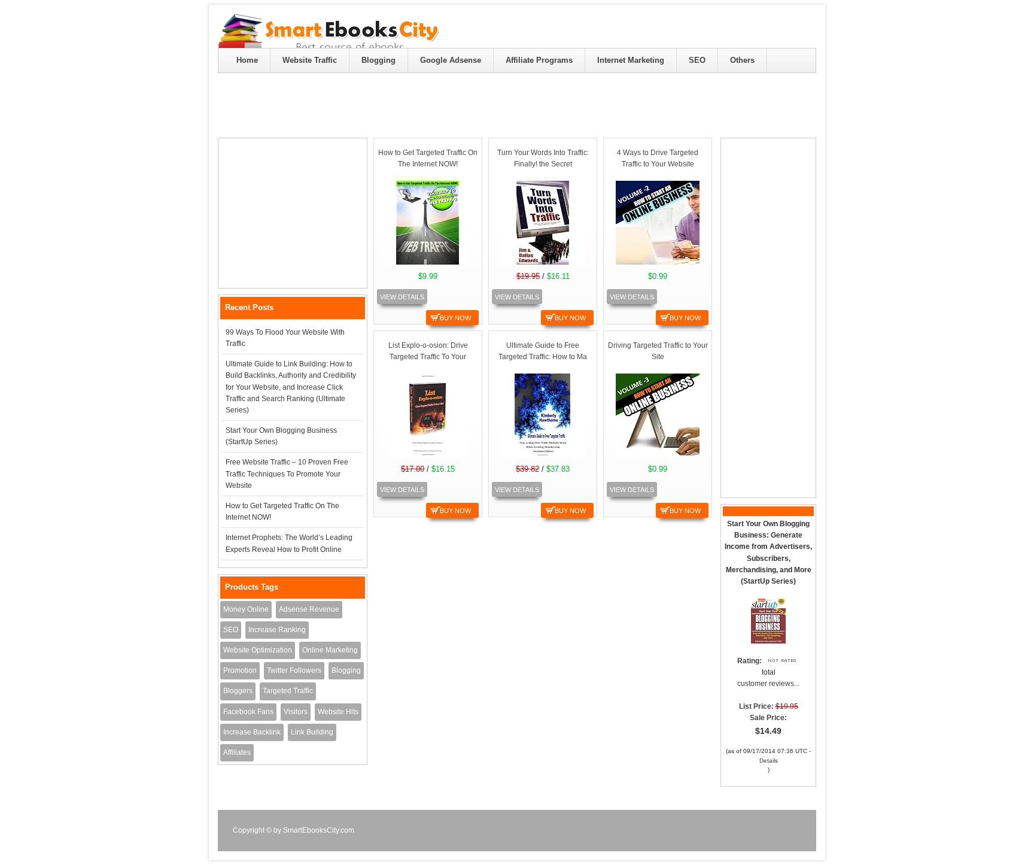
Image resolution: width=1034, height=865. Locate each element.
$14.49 (768, 731)
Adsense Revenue (309, 609)
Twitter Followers (294, 670)
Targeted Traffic (288, 691)
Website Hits (338, 712)
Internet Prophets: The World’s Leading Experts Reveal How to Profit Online (289, 543)
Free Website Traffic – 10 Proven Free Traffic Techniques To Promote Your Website (287, 473)
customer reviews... (768, 683)
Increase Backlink (252, 732)
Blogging (378, 60)
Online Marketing (330, 650)
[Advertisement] (293, 213)
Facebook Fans (248, 712)
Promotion (240, 670)
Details (768, 760)
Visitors (296, 712)
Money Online (246, 609)
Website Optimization (257, 650)
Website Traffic (309, 60)
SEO (697, 60)
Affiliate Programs (539, 60)
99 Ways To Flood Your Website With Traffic (285, 338)
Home (247, 60)
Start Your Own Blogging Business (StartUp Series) (281, 436)
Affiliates (237, 752)
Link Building (312, 732)
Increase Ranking (277, 630)
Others (742, 60)
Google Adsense (450, 60)
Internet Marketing (630, 60)
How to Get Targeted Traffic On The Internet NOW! (282, 511)
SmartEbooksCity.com (318, 830)
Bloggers (238, 691)
